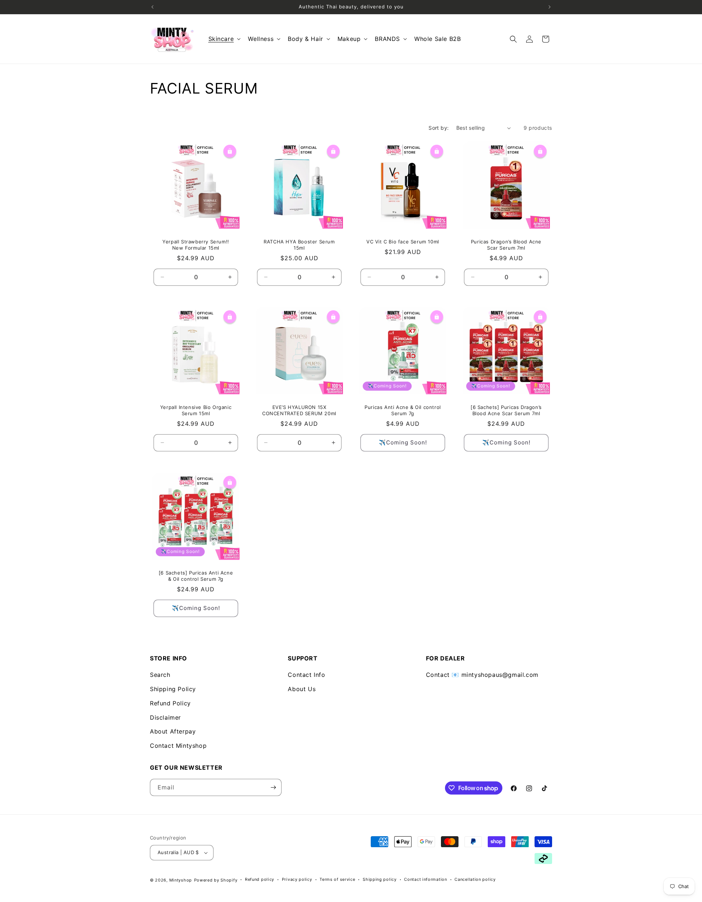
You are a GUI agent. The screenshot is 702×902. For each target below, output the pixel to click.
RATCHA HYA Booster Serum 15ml (299, 245)
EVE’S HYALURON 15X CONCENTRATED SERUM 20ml (299, 410)
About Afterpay (173, 731)
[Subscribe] (273, 787)
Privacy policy (297, 879)
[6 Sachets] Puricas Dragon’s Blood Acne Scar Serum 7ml (506, 410)
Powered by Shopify (216, 880)
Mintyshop (180, 880)
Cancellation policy (474, 879)
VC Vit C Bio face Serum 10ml (402, 242)
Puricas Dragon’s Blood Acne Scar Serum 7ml (506, 245)
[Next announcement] (549, 7)
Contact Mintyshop (178, 745)
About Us (302, 689)
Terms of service (337, 879)
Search (160, 674)
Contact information (425, 879)
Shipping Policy (173, 689)
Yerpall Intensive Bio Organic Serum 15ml (195, 410)
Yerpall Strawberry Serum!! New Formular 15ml (195, 245)
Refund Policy (170, 703)
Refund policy (259, 879)
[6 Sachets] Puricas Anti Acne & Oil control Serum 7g (196, 576)
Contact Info (306, 674)
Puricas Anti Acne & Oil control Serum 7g (403, 410)
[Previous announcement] (152, 7)
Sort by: (439, 128)
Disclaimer (165, 717)
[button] (224, 39)
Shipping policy (380, 879)
